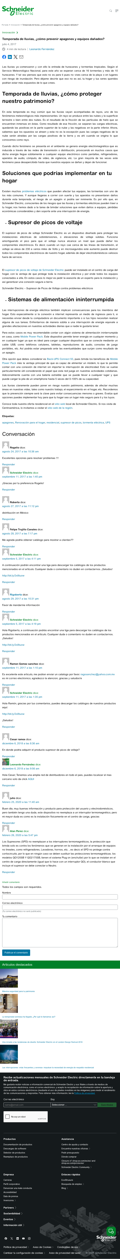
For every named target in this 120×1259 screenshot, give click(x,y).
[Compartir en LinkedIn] (10, 57)
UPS (107, 422)
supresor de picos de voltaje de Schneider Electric (34, 269)
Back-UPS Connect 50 (59, 359)
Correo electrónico (12, 903)
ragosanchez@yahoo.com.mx (97, 674)
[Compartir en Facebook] (4, 57)
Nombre (6, 892)
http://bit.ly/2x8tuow (13, 575)
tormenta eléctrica (93, 422)
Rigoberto (16, 594)
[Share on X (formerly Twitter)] (16, 57)
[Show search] (110, 11)
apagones (8, 422)
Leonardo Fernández (41, 49)
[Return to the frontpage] (17, 11)
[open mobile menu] (117, 11)
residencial (53, 422)
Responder (8, 464)
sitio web (60, 403)
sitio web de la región (60, 407)
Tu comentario (9, 916)
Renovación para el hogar (30, 422)
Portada (5, 25)
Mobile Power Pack (31, 336)
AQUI (31, 779)
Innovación (15, 25)
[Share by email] (21, 57)
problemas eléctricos (34, 191)
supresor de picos (71, 422)
